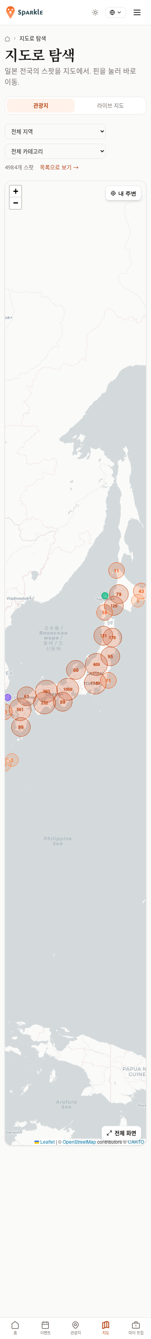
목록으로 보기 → (59, 167)
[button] (68, 689)
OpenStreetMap (79, 1141)
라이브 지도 (110, 105)
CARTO (136, 1141)
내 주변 (127, 193)
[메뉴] (137, 12)
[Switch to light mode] (95, 12)
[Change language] (115, 12)
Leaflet (47, 1141)
